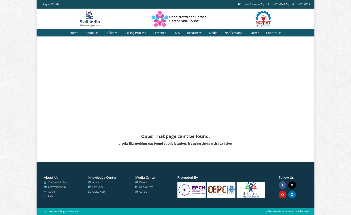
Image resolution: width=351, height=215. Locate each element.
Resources (194, 33)
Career (254, 33)
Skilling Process (135, 33)
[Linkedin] (292, 194)
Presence (159, 33)
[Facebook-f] (282, 185)
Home (74, 33)
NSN (306, 211)
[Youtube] (282, 194)
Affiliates (112, 33)
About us (92, 33)
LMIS (176, 33)
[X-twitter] (292, 185)
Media (213, 33)
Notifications (233, 33)
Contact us (273, 33)
